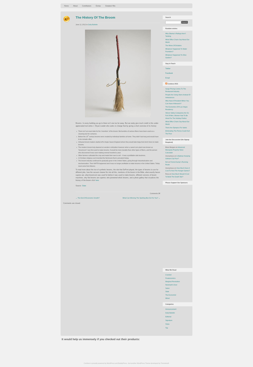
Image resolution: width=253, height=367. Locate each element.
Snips (167, 324)
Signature (168, 320)
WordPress (111, 363)
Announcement (170, 309)
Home (66, 6)
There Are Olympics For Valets (176, 128)
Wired (167, 298)
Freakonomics (170, 278)
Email (167, 78)
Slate (84, 186)
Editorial (168, 317)
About (75, 6)
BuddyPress (122, 363)
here (97, 180)
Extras (98, 6)
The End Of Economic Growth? (88, 198)
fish (166, 162)
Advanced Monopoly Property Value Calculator (175, 150)
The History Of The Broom (95, 17)
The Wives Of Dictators (173, 45)
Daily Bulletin (93, 25)
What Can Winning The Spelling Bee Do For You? (141, 198)
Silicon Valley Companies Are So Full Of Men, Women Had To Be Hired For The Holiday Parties (177, 115)
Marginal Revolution (172, 281)
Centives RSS (173, 84)
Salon (167, 288)
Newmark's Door (171, 285)
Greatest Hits (110, 6)
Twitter (167, 69)
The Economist (170, 295)
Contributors (86, 6)
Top (166, 328)
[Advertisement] (175, 225)
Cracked (168, 275)
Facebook (169, 73)
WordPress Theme (143, 363)
